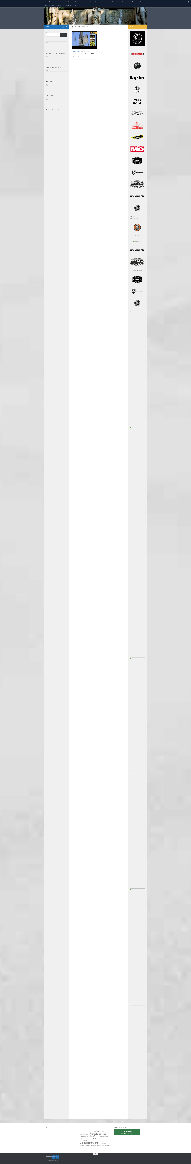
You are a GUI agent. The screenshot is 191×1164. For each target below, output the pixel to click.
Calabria (84, 1129)
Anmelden (48, 1128)
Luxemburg (87, 1134)
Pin (103, 1138)
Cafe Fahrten (68, 2)
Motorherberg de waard (104, 1136)
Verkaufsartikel (107, 1145)
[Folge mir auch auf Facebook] (61, 27)
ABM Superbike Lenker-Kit (91, 1127)
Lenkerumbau (82, 1134)
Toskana (92, 1145)
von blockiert (129, 1132)
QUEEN (83, 1141)
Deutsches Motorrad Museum (54, 110)
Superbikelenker (103, 1143)
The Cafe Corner (87, 1145)
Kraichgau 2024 (91, 1132)
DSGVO (75, 5)
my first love (59, 5)
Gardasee (99, 1129)
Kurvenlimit (99, 1132)
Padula (101, 1138)
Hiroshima (82, 1132)
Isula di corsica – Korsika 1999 (84, 54)
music (86, 1138)
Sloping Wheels (50, 95)
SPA (99, 1143)
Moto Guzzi (94, 1136)
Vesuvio (81, 1147)
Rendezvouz (98, 2)
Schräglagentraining (89, 1143)
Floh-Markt (132, 2)
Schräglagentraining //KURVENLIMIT (56, 53)
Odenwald (94, 1138)
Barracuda (105, 1127)
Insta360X (86, 1132)
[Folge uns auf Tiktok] (66, 27)
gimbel (102, 1129)
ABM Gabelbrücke (83, 1127)
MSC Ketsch (82, 1138)
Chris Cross (89, 1129)
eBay (96, 1129)
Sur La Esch (82, 1145)
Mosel (87, 1136)
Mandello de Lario (98, 1134)
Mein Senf (89, 2)
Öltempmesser (95, 1147)
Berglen (81, 1129)
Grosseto (105, 1129)
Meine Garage (115, 2)
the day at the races (57, 2)
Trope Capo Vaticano (97, 1145)
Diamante (92, 1129)
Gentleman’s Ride (79, 2)
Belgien (108, 1127)
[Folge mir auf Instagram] (64, 27)
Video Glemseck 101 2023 (87, 1147)
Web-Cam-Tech (49, 5)
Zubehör (124, 2)
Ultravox (103, 1145)
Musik (88, 1138)
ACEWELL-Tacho (100, 1127)
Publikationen (141, 2)
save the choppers (90, 1141)
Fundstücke (49, 81)
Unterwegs (106, 2)
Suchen (48, 32)
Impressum (68, 5)
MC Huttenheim (83, 1136)
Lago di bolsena (107, 1132)
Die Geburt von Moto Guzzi (53, 67)
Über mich (47, 2)
